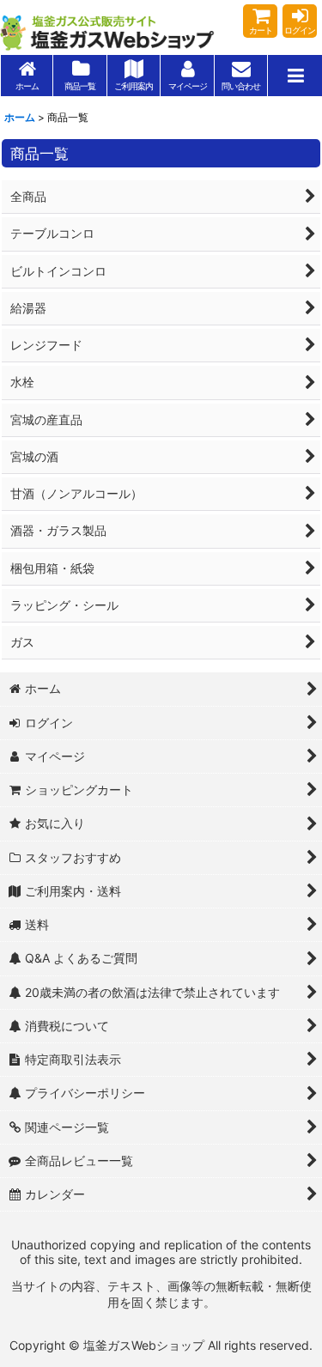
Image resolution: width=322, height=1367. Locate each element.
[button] (294, 75)
